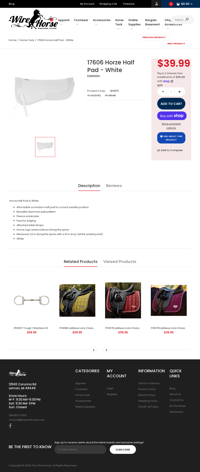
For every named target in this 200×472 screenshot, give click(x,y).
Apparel (80, 383)
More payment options (171, 126)
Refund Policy (146, 395)
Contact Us (176, 400)
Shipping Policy (147, 401)
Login (110, 388)
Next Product (176, 43)
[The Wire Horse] (33, 28)
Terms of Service (149, 383)
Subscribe (123, 450)
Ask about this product (172, 138)
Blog (172, 388)
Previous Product (154, 37)
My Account (87, 3)
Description (89, 185)
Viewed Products (119, 261)
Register (112, 394)
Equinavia (93, 75)
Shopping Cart (108, 3)
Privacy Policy (146, 389)
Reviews (114, 185)
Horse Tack (82, 395)
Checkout (128, 3)
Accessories (83, 401)
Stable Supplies (85, 407)
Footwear (81, 389)
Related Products (80, 261)
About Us (175, 394)
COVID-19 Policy (148, 407)
